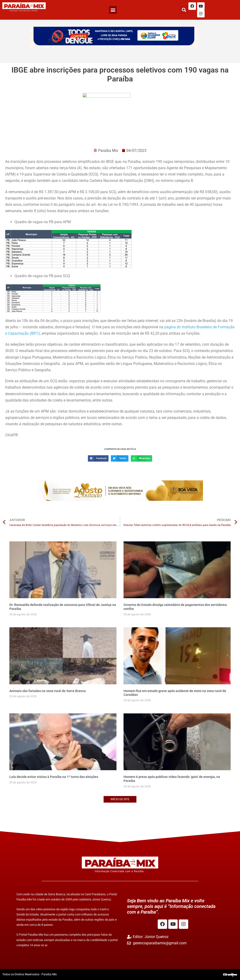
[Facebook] (192, 6)
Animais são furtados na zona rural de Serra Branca (47, 691)
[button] (113, 10)
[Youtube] (201, 6)
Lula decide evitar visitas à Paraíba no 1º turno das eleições (53, 777)
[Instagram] (201, 13)
